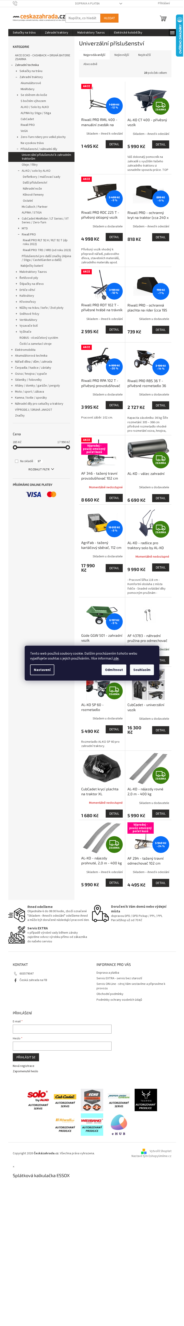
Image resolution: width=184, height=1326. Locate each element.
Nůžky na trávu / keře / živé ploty (42, 308)
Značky (20, 415)
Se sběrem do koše (34, 95)
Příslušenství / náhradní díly (39, 149)
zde (116, 658)
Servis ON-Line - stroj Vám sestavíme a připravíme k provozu (130, 986)
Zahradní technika (27, 65)
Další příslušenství (35, 182)
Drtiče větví (27, 290)
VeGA (24, 131)
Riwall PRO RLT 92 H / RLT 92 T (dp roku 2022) (45, 242)
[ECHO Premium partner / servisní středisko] (92, 1100)
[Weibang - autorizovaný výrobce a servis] (92, 1124)
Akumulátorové (31, 83)
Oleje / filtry (30, 165)
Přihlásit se (25, 1057)
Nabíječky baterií (32, 266)
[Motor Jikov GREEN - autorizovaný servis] (119, 1100)
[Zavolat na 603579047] (19, 3)
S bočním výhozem (33, 101)
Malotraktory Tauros (33, 272)
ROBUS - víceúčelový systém (39, 338)
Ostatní (28, 201)
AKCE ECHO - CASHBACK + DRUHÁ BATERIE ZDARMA (42, 57)
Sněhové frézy (29, 314)
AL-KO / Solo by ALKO (35, 107)
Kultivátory (27, 296)
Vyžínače (25, 332)
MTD (25, 228)
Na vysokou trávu (32, 143)
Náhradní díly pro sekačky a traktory (39, 404)
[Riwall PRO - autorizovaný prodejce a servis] (65, 1124)
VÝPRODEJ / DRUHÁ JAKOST (33, 410)
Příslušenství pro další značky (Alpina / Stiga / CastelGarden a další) (46, 258)
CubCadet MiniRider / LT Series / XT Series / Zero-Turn (45, 220)
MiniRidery (28, 89)
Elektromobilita (25, 350)
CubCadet (27, 119)
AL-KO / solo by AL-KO (36, 171)
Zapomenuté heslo (25, 1071)
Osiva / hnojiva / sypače (31, 374)
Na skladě (30, 461)
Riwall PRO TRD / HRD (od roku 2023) (47, 250)
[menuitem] (24, 32)
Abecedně (90, 64)
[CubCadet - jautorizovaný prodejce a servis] (65, 1100)
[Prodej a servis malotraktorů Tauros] (146, 1100)
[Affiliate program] (119, 1124)
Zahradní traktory (31, 77)
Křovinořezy (28, 302)
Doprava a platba (87, 4)
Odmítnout (114, 669)
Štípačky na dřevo (32, 284)
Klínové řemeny (33, 194)
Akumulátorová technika (31, 355)
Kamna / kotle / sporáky (31, 397)
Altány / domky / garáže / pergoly (37, 385)
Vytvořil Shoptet (160, 1151)
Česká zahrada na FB (33, 980)
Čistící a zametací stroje (36, 344)
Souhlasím (142, 669)
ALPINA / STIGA (32, 212)
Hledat (109, 18)
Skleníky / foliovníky (28, 380)
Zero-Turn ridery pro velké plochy (43, 137)
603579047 (27, 973)
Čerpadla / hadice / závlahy (33, 368)
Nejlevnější (121, 55)
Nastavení (42, 669)
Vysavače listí (29, 326)
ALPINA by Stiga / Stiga (36, 113)
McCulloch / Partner (35, 207)
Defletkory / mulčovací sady (41, 177)
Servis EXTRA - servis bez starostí (119, 978)
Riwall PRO (28, 125)
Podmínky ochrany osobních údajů (119, 1000)
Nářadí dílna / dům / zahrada (33, 362)
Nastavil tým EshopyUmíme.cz (151, 1156)
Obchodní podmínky (109, 994)
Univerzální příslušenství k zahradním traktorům (46, 157)
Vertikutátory (28, 320)
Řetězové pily (29, 278)
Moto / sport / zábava (29, 391)
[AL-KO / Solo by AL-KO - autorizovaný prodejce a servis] (38, 1100)
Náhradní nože (32, 188)
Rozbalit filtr (39, 469)
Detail (114, 144)
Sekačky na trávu (31, 71)
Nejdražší (144, 55)
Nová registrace (23, 1066)
